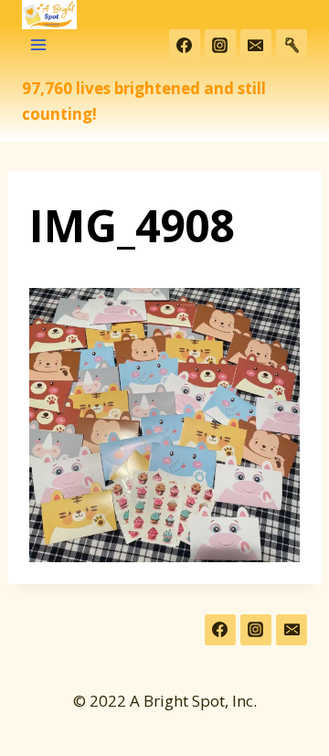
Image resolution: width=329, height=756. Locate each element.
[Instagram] (220, 44)
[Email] (255, 44)
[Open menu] (39, 45)
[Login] (291, 44)
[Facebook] (184, 44)
